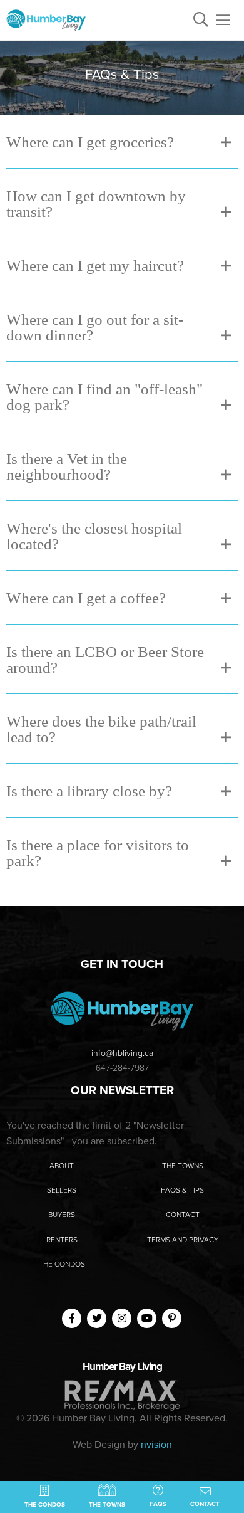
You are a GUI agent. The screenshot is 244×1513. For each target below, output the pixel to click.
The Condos (62, 1264)
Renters (62, 1239)
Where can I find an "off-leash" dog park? (104, 396)
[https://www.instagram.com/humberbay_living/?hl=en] (122, 1318)
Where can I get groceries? (90, 141)
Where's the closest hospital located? (94, 535)
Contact (183, 1214)
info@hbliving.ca (122, 1053)
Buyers (61, 1214)
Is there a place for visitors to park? (97, 852)
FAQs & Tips (182, 1190)
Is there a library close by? (89, 790)
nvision (156, 1444)
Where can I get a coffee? (86, 597)
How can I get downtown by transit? (96, 203)
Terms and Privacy (182, 1239)
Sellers (61, 1190)
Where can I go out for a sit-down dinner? (94, 326)
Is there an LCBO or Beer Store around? (105, 659)
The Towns (182, 1165)
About (61, 1165)
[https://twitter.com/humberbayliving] (97, 1318)
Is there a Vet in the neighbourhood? (66, 466)
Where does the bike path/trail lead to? (101, 728)
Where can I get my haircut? (95, 265)
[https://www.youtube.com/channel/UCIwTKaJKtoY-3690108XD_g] (147, 1318)
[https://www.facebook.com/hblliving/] (72, 1318)
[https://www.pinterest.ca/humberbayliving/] (172, 1318)
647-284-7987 (122, 1068)
